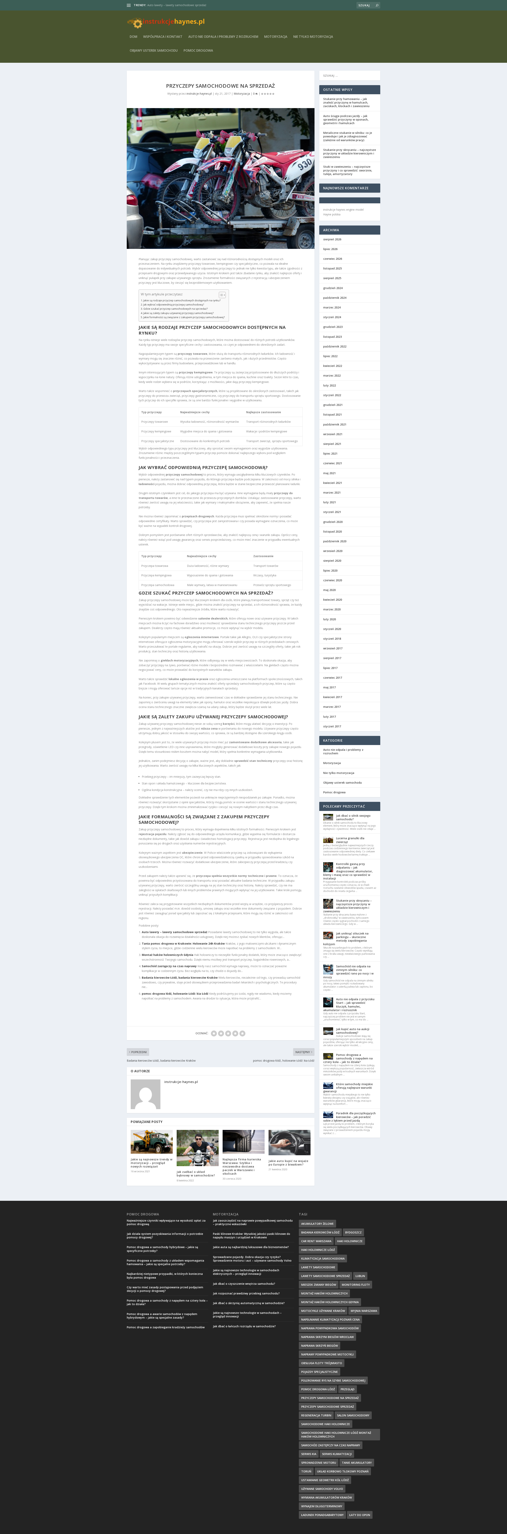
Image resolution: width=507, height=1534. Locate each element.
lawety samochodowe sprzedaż (325, 1276)
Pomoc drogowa (198, 51)
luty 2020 (329, 619)
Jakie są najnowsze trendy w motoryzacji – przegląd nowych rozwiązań (151, 1162)
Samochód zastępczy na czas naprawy (169, 966)
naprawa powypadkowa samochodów (330, 1328)
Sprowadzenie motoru (318, 1463)
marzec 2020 (332, 609)
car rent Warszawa (316, 1241)
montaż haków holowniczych (324, 1293)
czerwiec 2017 (332, 677)
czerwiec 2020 (332, 580)
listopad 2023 (332, 337)
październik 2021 (334, 424)
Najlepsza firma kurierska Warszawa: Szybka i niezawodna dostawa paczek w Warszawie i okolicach (242, 1166)
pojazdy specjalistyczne (319, 1372)
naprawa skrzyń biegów (319, 1345)
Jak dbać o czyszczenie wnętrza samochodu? (244, 1284)
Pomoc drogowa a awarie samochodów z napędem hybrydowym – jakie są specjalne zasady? (162, 1315)
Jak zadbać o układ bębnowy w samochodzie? (196, 1173)
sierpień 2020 (332, 560)
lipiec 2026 (330, 249)
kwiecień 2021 (332, 483)
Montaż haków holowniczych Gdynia (167, 955)
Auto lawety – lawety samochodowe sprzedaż (174, 932)
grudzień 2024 (333, 288)
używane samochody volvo (322, 1489)
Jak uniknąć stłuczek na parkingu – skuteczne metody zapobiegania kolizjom (346, 939)
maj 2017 (329, 687)
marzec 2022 (332, 375)
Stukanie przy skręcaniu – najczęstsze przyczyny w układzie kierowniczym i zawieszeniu (349, 153)
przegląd (348, 1389)
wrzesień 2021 (332, 434)
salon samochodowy (353, 1415)
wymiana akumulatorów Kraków (326, 1497)
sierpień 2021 (332, 444)
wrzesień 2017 (332, 648)
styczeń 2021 (332, 512)
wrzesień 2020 (332, 551)
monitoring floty (356, 1285)
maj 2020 (329, 590)
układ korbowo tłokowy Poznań (343, 1471)
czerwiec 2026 (332, 259)
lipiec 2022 (330, 356)
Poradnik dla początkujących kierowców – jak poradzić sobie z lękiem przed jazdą (349, 1116)
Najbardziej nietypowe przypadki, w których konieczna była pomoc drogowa (165, 1275)
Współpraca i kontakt (162, 37)
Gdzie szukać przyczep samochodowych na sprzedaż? (175, 308)
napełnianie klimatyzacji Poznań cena (330, 1319)
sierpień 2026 (332, 239)
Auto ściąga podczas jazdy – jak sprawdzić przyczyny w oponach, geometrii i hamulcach (346, 119)
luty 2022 (329, 385)
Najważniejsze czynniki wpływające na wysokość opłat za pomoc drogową (166, 1222)
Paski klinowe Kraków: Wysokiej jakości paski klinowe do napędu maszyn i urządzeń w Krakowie (251, 1235)
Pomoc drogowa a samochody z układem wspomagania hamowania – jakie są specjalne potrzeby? (165, 1262)
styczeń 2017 (332, 726)
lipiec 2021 (330, 453)
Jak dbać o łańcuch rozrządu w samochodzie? (244, 1326)
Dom (133, 37)
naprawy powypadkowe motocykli (327, 1354)
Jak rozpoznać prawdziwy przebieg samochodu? (246, 1293)
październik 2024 (334, 298)
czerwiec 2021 (332, 463)
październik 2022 (334, 346)
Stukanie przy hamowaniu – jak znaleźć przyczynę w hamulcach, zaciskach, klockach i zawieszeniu (346, 102)
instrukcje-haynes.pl (199, 93)
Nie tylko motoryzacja (313, 37)
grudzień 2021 (333, 405)
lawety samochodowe (318, 1267)
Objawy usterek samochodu (154, 51)
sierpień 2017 (332, 658)
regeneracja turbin (316, 1415)
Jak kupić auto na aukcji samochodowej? (352, 1030)
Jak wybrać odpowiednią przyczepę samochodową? (173, 304)
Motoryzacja (275, 37)
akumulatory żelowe (317, 1224)
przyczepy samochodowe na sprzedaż (330, 1398)
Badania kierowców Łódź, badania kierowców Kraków (180, 977)
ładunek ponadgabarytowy (322, 1515)
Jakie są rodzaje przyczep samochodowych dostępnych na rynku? (182, 300)
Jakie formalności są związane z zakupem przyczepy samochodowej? (184, 317)
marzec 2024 (332, 307)
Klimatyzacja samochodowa (323, 1258)
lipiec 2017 (330, 668)
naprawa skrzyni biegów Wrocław (327, 1337)
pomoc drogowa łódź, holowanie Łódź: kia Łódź (175, 993)
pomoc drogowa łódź (318, 1389)
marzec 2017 (332, 707)
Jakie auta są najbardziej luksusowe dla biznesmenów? (251, 1247)
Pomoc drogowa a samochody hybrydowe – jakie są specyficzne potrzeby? (162, 1248)
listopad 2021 (332, 414)
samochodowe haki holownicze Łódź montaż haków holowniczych (336, 1434)
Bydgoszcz (353, 1232)
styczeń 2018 (332, 638)
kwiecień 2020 (332, 599)
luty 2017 (329, 716)
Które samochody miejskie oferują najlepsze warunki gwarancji (348, 1087)
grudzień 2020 (333, 522)
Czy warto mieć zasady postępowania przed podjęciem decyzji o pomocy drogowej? (165, 1289)
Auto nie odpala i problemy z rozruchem (223, 37)
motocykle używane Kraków (323, 1311)
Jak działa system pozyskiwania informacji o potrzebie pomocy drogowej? (165, 1235)
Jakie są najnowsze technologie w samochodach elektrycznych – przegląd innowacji (246, 1272)
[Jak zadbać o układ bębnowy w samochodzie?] (198, 1148)
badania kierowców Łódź (320, 1232)
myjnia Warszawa (364, 1311)
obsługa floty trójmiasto (321, 1363)
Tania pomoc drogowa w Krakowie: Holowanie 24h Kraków (185, 5)
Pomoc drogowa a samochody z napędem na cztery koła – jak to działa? (348, 1058)
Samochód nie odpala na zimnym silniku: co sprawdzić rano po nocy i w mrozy (348, 971)
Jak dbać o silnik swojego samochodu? (353, 817)
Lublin (360, 1276)
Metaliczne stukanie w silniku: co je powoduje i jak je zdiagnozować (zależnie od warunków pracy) (347, 136)
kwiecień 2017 (332, 697)
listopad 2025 (332, 268)
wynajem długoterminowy (321, 1506)
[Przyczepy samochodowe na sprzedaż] (220, 178)
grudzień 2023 (333, 327)
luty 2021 (329, 502)
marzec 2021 (332, 492)
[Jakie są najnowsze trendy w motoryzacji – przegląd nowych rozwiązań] (152, 1141)
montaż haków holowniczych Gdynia (330, 1302)
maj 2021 (329, 473)
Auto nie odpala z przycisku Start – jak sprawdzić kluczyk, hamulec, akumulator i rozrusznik (349, 1004)
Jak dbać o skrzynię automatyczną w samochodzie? (249, 1303)
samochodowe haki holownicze (325, 1424)
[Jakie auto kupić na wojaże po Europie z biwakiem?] (290, 1142)
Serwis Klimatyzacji (337, 1454)
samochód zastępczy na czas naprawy (330, 1445)
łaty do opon (359, 1515)
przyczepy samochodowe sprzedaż (327, 1406)
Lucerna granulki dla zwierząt (350, 840)
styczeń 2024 (332, 317)
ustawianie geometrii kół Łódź (325, 1480)
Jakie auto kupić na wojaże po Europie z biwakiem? (288, 1162)
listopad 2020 (332, 531)
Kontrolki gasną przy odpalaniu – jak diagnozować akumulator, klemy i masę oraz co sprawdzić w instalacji (348, 871)
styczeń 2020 (332, 629)
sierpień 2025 (332, 278)
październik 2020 (334, 541)
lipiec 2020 (330, 570)
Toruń (306, 1471)
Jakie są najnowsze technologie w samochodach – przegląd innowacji (247, 1314)
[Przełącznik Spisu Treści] (220, 295)
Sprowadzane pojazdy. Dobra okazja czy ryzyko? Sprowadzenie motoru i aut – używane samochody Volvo (252, 1258)
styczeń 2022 (332, 395)
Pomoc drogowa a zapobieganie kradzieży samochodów (166, 1327)
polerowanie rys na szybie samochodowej (333, 1380)
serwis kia (308, 1454)
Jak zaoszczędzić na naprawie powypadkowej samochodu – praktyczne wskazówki (253, 1222)
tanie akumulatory (357, 1463)
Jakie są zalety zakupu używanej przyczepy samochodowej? (178, 313)
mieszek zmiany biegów (318, 1285)
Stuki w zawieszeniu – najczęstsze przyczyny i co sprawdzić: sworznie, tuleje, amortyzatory (347, 170)
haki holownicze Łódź (318, 1250)
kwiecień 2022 (332, 366)
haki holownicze (350, 1241)
